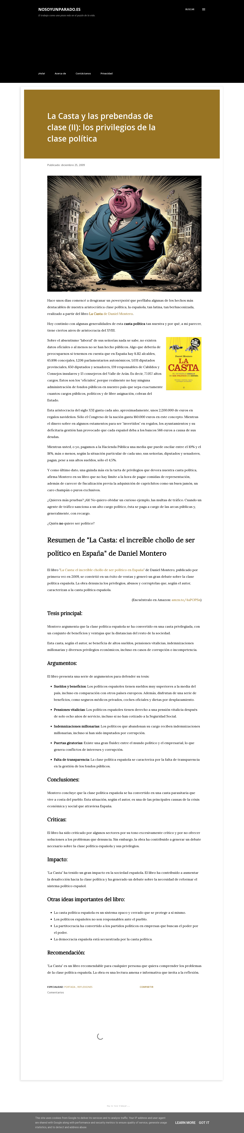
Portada (70, 986)
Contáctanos (83, 73)
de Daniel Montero (111, 314)
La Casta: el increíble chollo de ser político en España (102, 570)
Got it (204, 1123)
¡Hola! (41, 73)
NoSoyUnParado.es (59, 9)
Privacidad (107, 73)
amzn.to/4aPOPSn (186, 600)
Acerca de (60, 73)
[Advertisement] (122, 44)
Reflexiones (84, 986)
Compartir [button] (146, 986)
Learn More (185, 1123)
